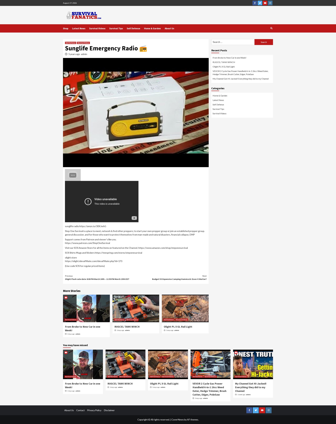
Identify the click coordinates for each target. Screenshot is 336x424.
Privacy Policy (94, 410)
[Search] (271, 28)
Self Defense (133, 28)
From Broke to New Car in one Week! (229, 57)
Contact (80, 410)
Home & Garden (152, 28)
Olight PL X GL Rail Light (178, 326)
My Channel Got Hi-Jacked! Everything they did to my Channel (241, 78)
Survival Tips (116, 28)
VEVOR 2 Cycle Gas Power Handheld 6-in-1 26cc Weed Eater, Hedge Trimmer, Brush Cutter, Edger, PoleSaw (240, 72)
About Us (169, 28)
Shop (65, 28)
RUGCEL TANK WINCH (127, 326)
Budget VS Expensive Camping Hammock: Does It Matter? (179, 277)
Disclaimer (109, 410)
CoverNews (177, 419)
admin (84, 54)
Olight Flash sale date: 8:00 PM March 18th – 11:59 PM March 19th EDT (97, 277)
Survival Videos (97, 28)
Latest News (78, 28)
